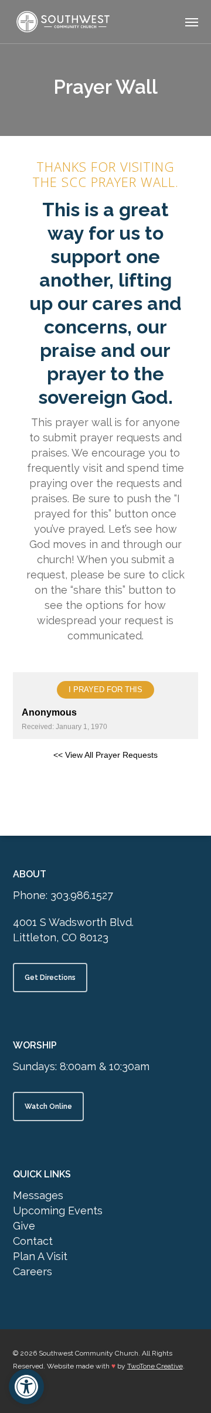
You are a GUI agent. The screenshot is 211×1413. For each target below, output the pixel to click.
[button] (191, 22)
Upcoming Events (58, 1210)
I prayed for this (105, 689)
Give (24, 1226)
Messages (38, 1195)
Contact (33, 1241)
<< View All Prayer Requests (105, 755)
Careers (32, 1271)
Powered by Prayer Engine (105, 786)
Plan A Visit (40, 1256)
